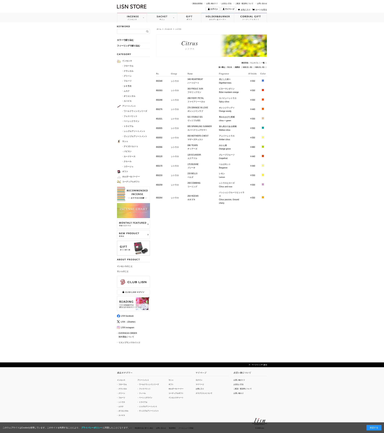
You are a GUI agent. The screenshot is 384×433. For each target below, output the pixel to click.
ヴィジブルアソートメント (149, 411)
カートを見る (261, 10)
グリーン (121, 393)
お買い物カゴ (238, 393)
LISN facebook (127, 316)
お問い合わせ (262, 3)
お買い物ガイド (212, 3)
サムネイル (254, 63)
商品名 (230, 67)
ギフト (171, 384)
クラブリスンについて (204, 393)
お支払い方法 (226, 3)
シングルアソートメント (148, 406)
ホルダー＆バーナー (176, 389)
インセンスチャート (176, 397)
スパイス (121, 415)
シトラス (121, 402)
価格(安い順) (248, 67)
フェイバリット (145, 389)
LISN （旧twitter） (129, 322)
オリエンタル (123, 411)
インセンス (121, 380)
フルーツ (121, 397)
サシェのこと (123, 271)
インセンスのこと (125, 266)
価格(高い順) (260, 67)
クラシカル (122, 389)
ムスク (120, 406)
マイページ (200, 384)
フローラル (122, 384)
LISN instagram (127, 327)
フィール (142, 393)
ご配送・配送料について (244, 3)
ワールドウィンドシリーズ (149, 384)
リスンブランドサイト (128, 342)
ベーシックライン (145, 397)
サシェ (171, 380)
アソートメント (143, 380)
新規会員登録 (197, 3)
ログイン (199, 380)
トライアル (143, 402)
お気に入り (245, 10)
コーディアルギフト (176, 393)
